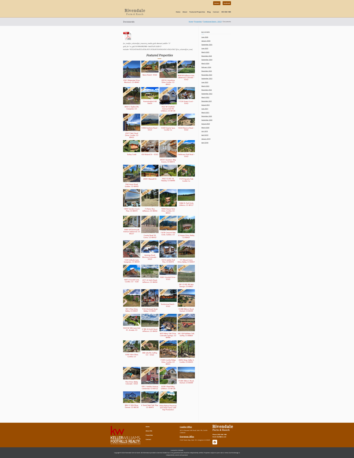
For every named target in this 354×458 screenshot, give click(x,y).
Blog (209, 12)
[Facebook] (214, 442)
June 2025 (204, 48)
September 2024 (206, 60)
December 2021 (206, 101)
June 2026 (204, 37)
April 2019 (204, 135)
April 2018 (204, 143)
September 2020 (206, 120)
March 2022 (205, 97)
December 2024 (206, 56)
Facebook (227, 3)
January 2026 (205, 41)
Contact (216, 3)
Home (178, 12)
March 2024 (205, 63)
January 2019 (205, 139)
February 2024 (206, 67)
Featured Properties (197, 12)
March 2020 (205, 128)
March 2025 (205, 52)
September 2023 (206, 78)
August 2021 (205, 105)
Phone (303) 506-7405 (219, 434)
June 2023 (204, 82)
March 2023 (205, 86)
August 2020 (205, 124)
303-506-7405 (226, 12)
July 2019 (204, 131)
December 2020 (206, 116)
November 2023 (206, 75)
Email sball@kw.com (219, 437)
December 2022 (206, 90)
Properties (149, 435)
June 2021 (204, 109)
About (185, 12)
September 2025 (206, 45)
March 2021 (205, 112)
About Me (149, 431)
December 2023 (206, 71)
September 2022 (206, 94)
